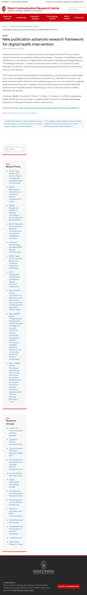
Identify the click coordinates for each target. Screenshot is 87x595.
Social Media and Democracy (16, 521)
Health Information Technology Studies (23, 113)
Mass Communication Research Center (33, 8)
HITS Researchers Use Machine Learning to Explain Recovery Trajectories (14, 279)
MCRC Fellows (67, 17)
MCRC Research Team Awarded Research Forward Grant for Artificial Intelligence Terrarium (16, 231)
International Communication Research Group (16, 493)
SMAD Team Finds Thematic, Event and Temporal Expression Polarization (16, 262)
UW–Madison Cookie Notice (23, 590)
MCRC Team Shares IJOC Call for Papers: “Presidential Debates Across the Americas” (15, 177)
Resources (79, 17)
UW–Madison (15, 2)
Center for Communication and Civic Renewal (15, 432)
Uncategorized (15, 537)
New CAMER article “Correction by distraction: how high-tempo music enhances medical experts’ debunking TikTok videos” (16, 300)
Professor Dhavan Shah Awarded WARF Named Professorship (15, 247)
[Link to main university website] (43, 574)
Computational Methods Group (15, 474)
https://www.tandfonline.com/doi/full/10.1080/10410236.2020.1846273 (48, 108)
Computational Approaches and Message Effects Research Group (16, 464)
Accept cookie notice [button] (69, 586)
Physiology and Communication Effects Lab (15, 502)
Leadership (21, 17)
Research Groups (35, 17)
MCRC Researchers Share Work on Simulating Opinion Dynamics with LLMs (15, 194)
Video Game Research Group (16, 543)
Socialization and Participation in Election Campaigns (16, 530)
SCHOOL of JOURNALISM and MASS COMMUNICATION (65, 2)
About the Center (7, 17)
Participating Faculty (52, 17)
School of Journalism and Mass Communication (15, 512)
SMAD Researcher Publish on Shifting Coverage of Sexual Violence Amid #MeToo (15, 212)
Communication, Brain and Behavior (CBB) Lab (16, 452)
